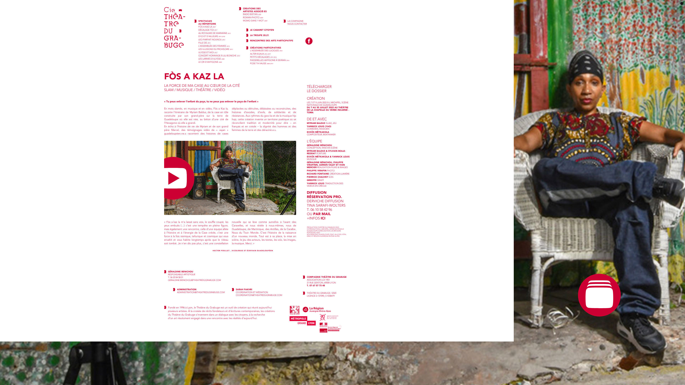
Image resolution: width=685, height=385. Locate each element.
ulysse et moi (207, 52)
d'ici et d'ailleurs (211, 36)
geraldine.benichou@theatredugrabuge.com (194, 280)
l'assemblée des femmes (214, 46)
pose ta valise (261, 63)
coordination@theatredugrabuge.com (259, 295)
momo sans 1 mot (255, 20)
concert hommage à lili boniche (219, 55)
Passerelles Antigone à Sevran (269, 60)
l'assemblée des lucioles (266, 50)
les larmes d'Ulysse (211, 59)
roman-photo (253, 17)
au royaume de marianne (214, 33)
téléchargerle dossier (319, 88)
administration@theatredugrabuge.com (201, 292)
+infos (316, 218)
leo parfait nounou (211, 39)
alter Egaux (260, 54)
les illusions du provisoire (215, 49)
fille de (204, 43)
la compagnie (295, 21)
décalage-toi (207, 30)
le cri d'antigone (210, 62)
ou (319, 214)
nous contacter (297, 24)
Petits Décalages (263, 57)
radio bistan (252, 14)
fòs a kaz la (206, 26)
